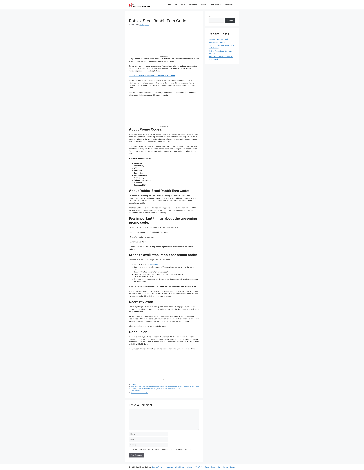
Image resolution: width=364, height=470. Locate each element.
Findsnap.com (135, 391)
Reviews (203, 5)
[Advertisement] (164, 42)
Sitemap (225, 467)
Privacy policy (216, 467)
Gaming (133, 384)
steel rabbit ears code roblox (155, 386)
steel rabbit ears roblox (149, 389)
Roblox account (152, 265)
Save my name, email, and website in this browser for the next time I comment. (161, 449)
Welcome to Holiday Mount (175, 467)
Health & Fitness (215, 5)
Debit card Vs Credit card (218, 39)
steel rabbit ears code (138, 386)
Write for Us (199, 467)
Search (211, 16)
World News (193, 5)
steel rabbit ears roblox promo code (168, 389)
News (183, 5)
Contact (232, 467)
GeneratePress (157, 467)
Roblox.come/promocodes (139, 393)
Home (169, 5)
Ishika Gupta (229, 5)
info (176, 5)
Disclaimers (189, 467)
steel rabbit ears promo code (174, 386)
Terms (207, 467)
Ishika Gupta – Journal (217, 42)
